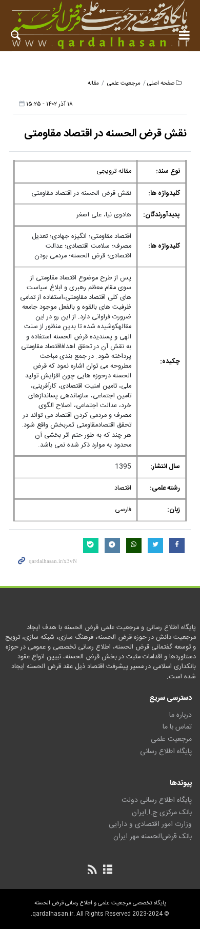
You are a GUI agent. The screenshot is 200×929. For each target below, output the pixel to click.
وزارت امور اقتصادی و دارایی (150, 824)
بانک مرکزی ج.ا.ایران (162, 812)
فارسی (123, 509)
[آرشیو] (107, 870)
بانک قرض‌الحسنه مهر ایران (152, 837)
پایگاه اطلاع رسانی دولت (157, 800)
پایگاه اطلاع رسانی (166, 751)
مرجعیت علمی (124, 83)
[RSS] (92, 870)
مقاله (93, 83)
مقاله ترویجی (113, 171)
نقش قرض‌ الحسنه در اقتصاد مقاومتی (105, 134)
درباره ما (180, 715)
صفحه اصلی (160, 83)
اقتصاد (122, 488)
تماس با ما (177, 727)
